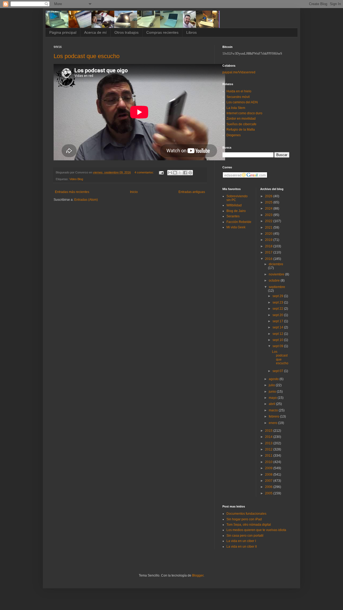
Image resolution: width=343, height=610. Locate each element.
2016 (269, 259)
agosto (274, 379)
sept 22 (278, 308)
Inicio (134, 192)
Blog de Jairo (236, 211)
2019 (269, 240)
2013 (269, 443)
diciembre (276, 264)
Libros (191, 32)
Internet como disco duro (244, 113)
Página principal (62, 32)
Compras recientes (162, 32)
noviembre (277, 274)
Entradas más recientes (72, 192)
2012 (269, 449)
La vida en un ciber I (241, 541)
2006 (269, 487)
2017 (269, 252)
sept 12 (278, 334)
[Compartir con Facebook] (185, 172)
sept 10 (278, 340)
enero (273, 423)
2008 (269, 474)
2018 (269, 246)
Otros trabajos (126, 32)
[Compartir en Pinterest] (190, 172)
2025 (269, 202)
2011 (269, 455)
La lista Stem (235, 108)
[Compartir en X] (180, 172)
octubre (275, 280)
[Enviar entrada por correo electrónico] (161, 172)
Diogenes (233, 135)
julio (272, 385)
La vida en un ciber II (241, 546)
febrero (274, 416)
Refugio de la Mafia (240, 129)
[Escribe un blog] (175, 172)
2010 (269, 462)
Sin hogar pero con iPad (244, 519)
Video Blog (76, 179)
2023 (269, 215)
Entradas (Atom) (86, 200)
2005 (269, 493)
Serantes (233, 216)
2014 (269, 437)
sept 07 (278, 371)
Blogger (197, 575)
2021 (269, 227)
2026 (269, 196)
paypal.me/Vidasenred (238, 72)
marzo (274, 410)
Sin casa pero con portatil (244, 535)
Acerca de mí (95, 32)
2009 (269, 468)
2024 (269, 208)
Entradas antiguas (191, 192)
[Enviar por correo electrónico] (170, 172)
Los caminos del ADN (242, 102)
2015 (269, 431)
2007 (269, 481)
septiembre (277, 287)
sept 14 (278, 327)
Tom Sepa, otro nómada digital (248, 524)
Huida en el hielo (238, 91)
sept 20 (278, 315)
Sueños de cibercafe (241, 124)
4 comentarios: (145, 172)
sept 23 (278, 302)
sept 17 (278, 321)
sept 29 (278, 296)
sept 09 (278, 346)
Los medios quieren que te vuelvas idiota (256, 530)
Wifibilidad (234, 205)
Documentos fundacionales (246, 514)
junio (273, 391)
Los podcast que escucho (87, 56)
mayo (273, 398)
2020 (269, 234)
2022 (269, 221)
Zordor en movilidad (241, 118)
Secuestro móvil (238, 97)
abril (272, 404)
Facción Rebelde (238, 222)
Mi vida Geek (235, 227)
